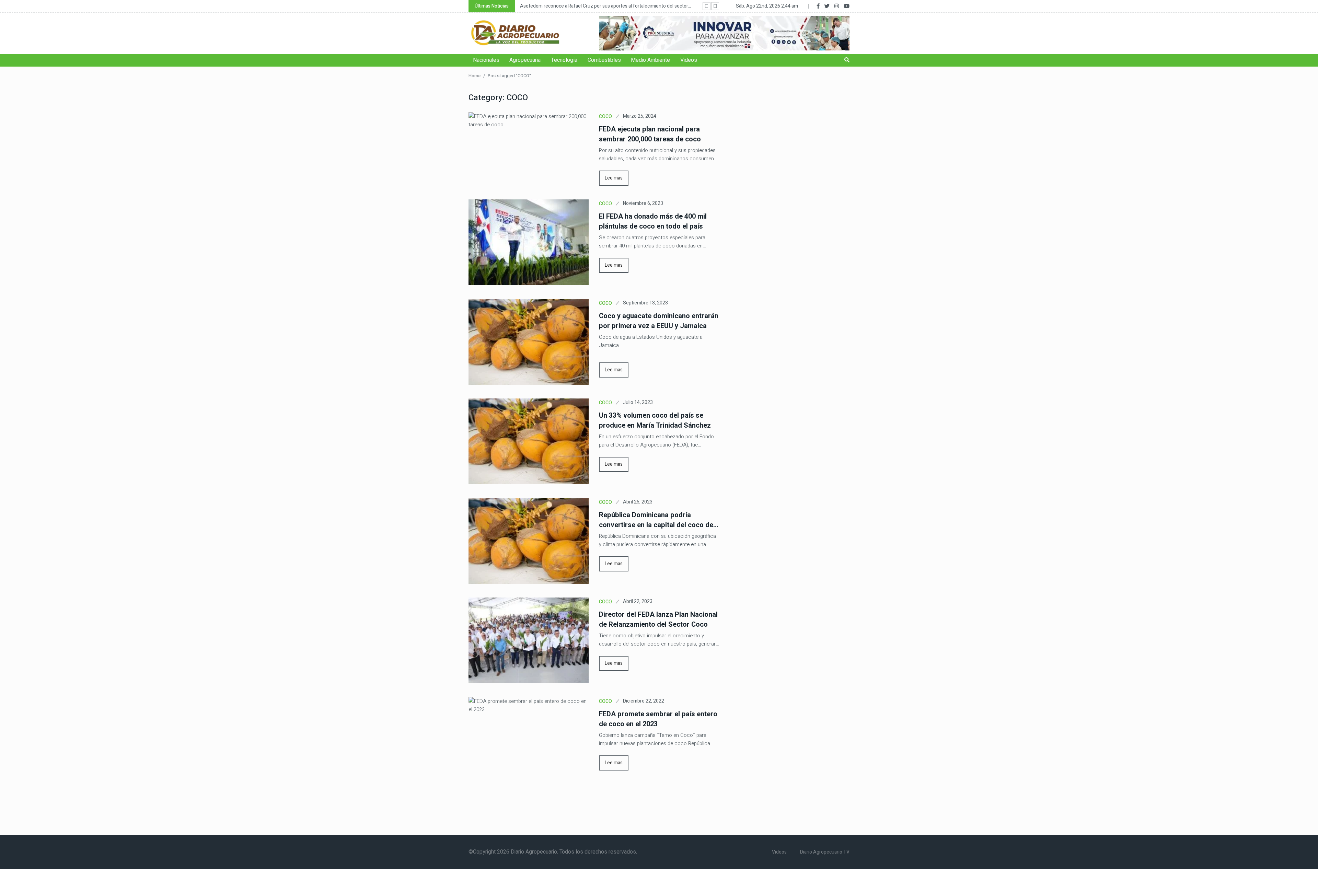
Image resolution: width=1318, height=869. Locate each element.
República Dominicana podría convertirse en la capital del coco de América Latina (656, 520)
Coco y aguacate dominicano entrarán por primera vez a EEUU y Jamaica (658, 321)
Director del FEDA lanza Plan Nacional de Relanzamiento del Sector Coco (658, 619)
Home (475, 75)
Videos (688, 60)
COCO (605, 116)
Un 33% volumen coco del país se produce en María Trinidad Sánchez (655, 420)
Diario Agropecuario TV (824, 852)
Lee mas (614, 178)
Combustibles (604, 60)
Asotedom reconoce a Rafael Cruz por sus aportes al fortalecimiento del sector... (605, 6)
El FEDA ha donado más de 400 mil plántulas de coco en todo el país (653, 221)
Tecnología (564, 60)
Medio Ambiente (650, 60)
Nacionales (486, 60)
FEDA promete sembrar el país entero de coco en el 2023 (658, 719)
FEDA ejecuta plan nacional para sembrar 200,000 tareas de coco (650, 134)
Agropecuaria (525, 60)
